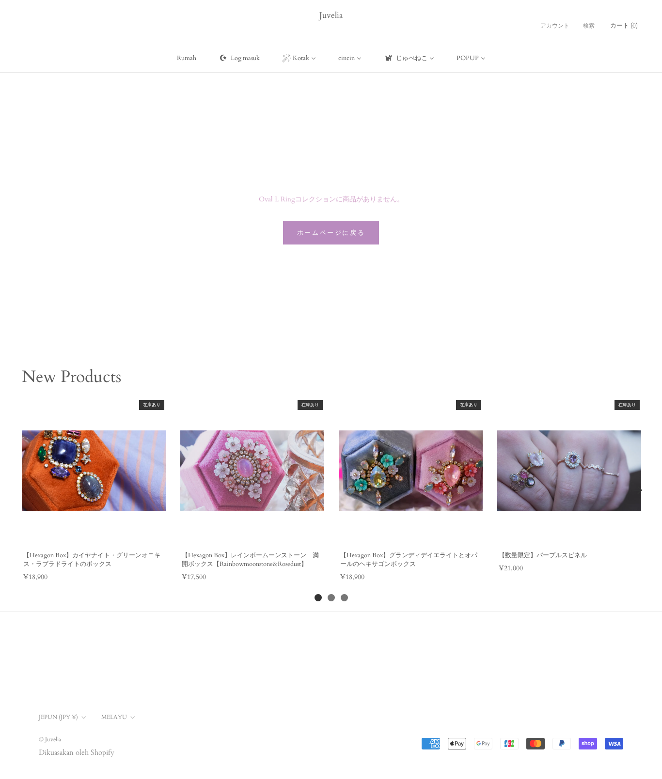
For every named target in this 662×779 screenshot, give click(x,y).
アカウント (554, 26)
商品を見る (93, 533)
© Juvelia (50, 739)
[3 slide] (344, 597)
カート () (624, 25)
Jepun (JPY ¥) (58, 717)
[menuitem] (186, 58)
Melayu (114, 717)
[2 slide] (331, 597)
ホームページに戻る (331, 233)
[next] (637, 490)
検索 (589, 26)
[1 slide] (318, 597)
